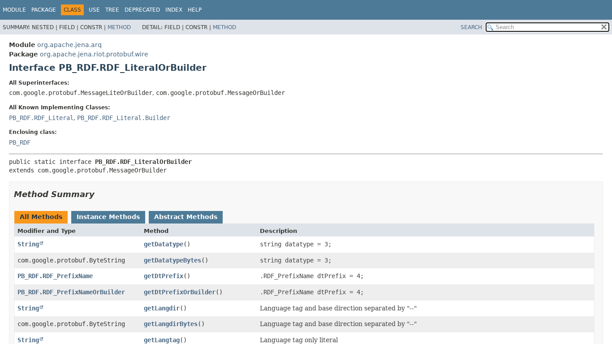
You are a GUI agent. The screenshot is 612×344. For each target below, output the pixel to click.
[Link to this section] (100, 194)
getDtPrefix (163, 276)
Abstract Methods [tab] (185, 216)
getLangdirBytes (171, 323)
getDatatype (163, 244)
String (28, 244)
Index (173, 10)
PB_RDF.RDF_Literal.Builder (123, 117)
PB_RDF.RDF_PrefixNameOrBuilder (71, 292)
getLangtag (162, 340)
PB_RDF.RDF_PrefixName (55, 276)
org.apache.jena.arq (69, 44)
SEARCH (471, 27)
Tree (112, 10)
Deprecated (142, 10)
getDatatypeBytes (172, 260)
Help (195, 10)
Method (119, 27)
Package (43, 10)
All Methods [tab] (41, 216)
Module (14, 10)
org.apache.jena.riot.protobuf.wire (94, 54)
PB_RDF (19, 142)
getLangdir (162, 308)
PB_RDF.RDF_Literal (41, 117)
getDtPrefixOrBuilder (179, 292)
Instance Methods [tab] (108, 216)
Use (94, 10)
